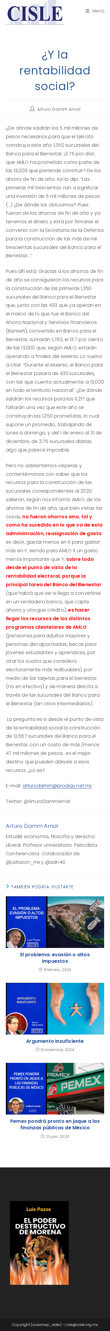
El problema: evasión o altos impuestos (55, 958)
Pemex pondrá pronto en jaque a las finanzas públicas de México (55, 1124)
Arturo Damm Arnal (58, 109)
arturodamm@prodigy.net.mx (57, 785)
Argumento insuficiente (55, 1041)
